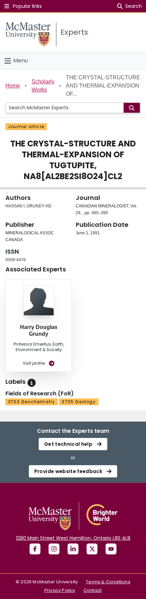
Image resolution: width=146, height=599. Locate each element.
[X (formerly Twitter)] (92, 548)
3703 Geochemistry (31, 402)
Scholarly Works (43, 86)
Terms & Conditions (108, 582)
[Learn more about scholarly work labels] (32, 383)
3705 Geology (78, 402)
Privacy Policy (59, 590)
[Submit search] (132, 108)
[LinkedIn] (73, 548)
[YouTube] (111, 548)
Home (12, 86)
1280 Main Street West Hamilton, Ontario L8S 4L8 (73, 538)
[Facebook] (35, 548)
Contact (93, 590)
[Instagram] (54, 548)
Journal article (26, 126)
